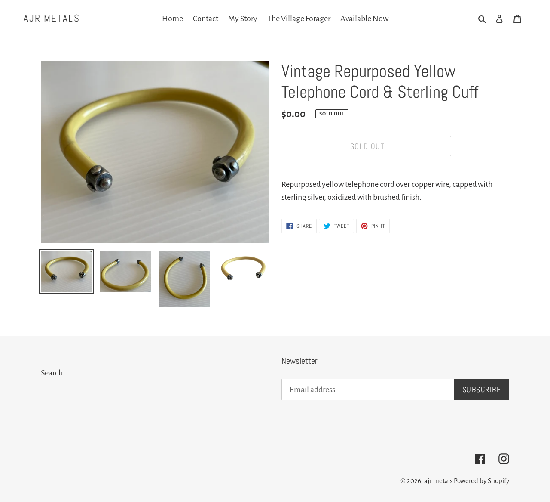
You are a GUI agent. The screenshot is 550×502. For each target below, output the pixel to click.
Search (52, 373)
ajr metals (52, 18)
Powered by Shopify (481, 480)
